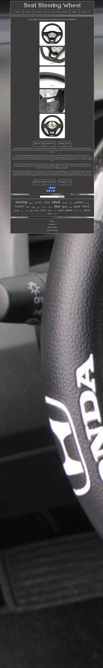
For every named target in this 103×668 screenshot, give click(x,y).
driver (31, 203)
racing (16, 211)
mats (50, 213)
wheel (56, 202)
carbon (79, 202)
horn (37, 210)
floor (64, 206)
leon (55, 214)
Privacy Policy (52, 227)
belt (70, 207)
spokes (87, 203)
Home (52, 221)
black (85, 206)
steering (21, 202)
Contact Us (52, 224)
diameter (44, 207)
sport (80, 211)
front (75, 211)
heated (54, 211)
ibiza (50, 207)
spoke (38, 207)
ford (27, 207)
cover (77, 206)
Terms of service (52, 230)
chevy (87, 210)
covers (38, 202)
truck (43, 210)
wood (60, 210)
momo (68, 210)
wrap (33, 207)
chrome (65, 203)
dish (31, 211)
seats (26, 211)
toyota (71, 203)
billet (22, 211)
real (49, 210)
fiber (57, 206)
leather (19, 206)
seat (47, 202)
